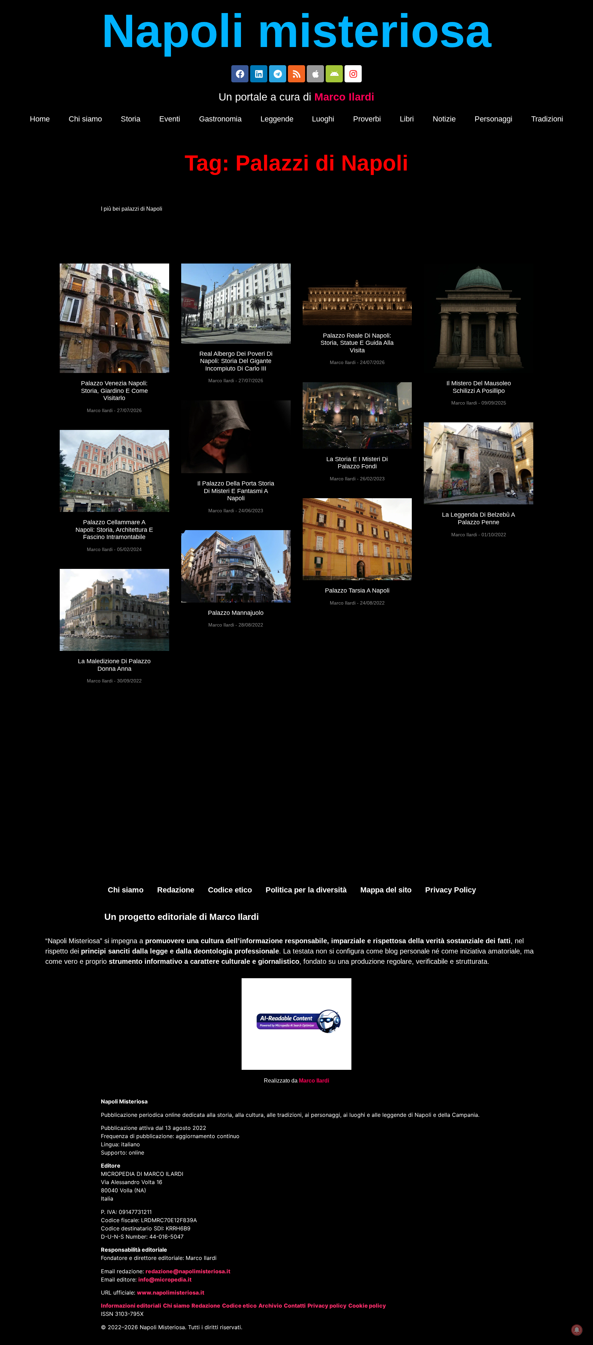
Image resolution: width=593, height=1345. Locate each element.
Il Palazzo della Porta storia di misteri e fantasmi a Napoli (235, 491)
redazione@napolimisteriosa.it (188, 1271)
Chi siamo (85, 119)
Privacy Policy (450, 890)
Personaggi (493, 119)
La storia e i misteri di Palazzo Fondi (357, 463)
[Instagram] (353, 73)
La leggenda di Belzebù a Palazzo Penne (478, 518)
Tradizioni (547, 119)
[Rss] (296, 73)
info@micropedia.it (164, 1279)
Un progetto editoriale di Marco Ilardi (181, 917)
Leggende (276, 119)
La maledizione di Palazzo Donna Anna (114, 665)
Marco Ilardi (344, 97)
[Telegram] (277, 73)
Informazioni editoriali (131, 1305)
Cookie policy (367, 1305)
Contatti (295, 1305)
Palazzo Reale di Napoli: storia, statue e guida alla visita (357, 343)
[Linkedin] (258, 73)
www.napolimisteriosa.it (170, 1292)
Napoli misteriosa (296, 31)
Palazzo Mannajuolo (236, 612)
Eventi (169, 119)
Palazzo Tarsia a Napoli (357, 590)
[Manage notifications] (576, 1329)
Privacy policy (327, 1305)
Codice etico (230, 890)
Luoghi (323, 119)
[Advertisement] (296, 827)
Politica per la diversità (306, 890)
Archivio (270, 1305)
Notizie (444, 119)
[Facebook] (239, 73)
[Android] (334, 73)
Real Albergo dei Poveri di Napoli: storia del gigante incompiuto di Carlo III (235, 361)
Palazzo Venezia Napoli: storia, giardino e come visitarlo (114, 390)
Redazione (175, 890)
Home (40, 119)
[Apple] (315, 73)
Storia (130, 119)
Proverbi (367, 119)
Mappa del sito (385, 890)
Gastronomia (220, 119)
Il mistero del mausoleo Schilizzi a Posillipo (478, 387)
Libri (407, 119)
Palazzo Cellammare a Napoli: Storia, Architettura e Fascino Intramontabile (114, 529)
